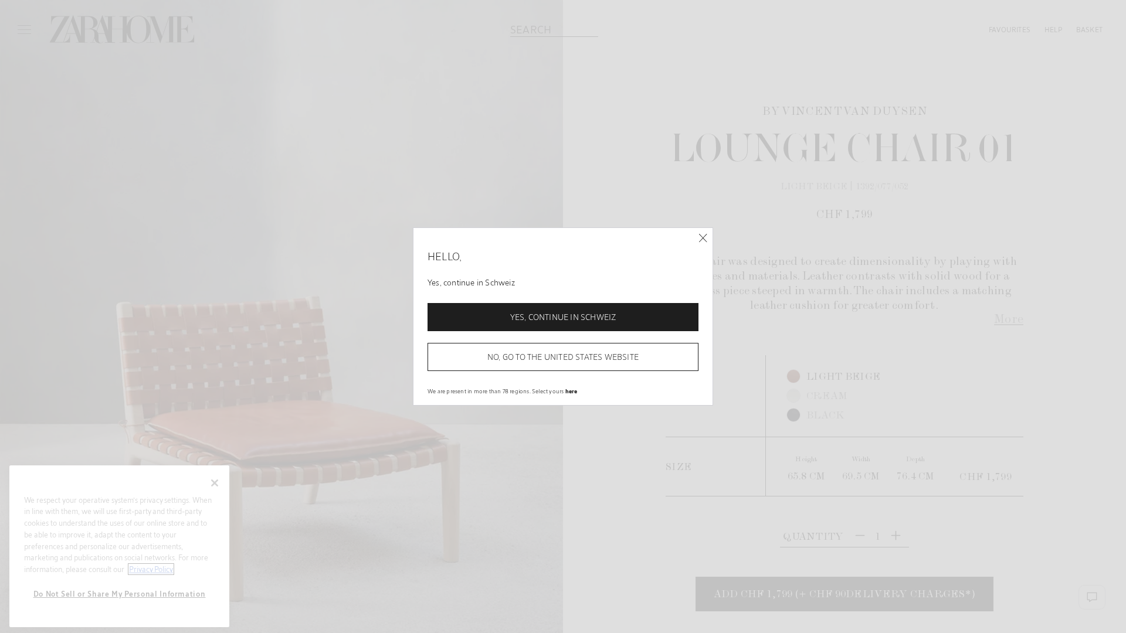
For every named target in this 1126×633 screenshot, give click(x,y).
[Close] (703, 238)
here (571, 390)
